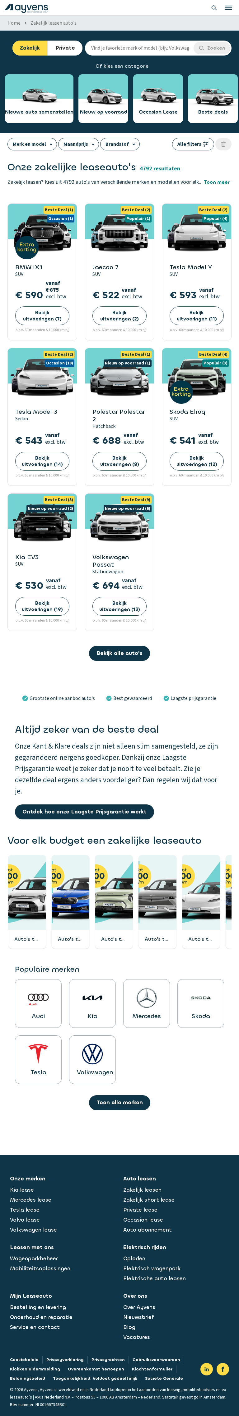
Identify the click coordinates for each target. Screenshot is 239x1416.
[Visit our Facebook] (223, 1369)
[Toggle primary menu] (228, 7)
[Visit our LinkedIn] (206, 1369)
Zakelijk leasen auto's (53, 23)
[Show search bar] (214, 8)
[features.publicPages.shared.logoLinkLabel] (26, 8)
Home (14, 23)
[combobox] (139, 48)
